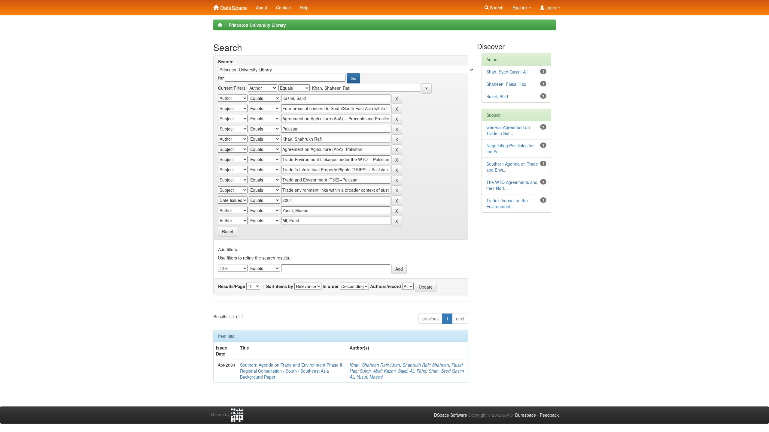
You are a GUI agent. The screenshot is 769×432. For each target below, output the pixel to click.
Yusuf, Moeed (370, 377)
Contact (283, 7)
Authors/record (385, 286)
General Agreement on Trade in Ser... (508, 130)
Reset (227, 231)
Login (550, 7)
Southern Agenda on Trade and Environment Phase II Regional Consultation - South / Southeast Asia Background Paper (291, 371)
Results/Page (231, 286)
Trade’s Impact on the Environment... (507, 203)
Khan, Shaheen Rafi (369, 365)
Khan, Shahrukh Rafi (410, 365)
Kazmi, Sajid (395, 371)
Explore (520, 7)
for (221, 78)
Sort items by (279, 286)
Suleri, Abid (370, 371)
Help (304, 7)
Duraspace (525, 415)
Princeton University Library (257, 25)
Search (496, 7)
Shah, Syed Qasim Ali (506, 72)
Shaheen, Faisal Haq (506, 84)
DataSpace (233, 6)
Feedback (549, 415)
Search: (226, 61)
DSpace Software (450, 415)
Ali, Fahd (418, 371)
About (261, 7)
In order (331, 286)
